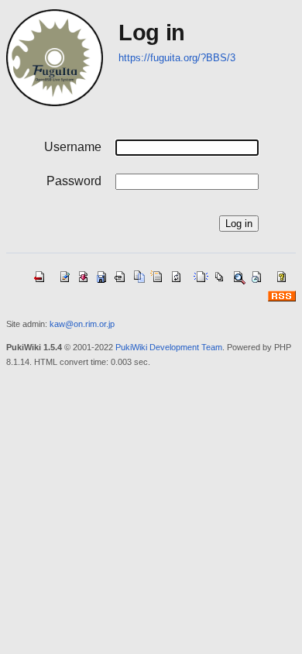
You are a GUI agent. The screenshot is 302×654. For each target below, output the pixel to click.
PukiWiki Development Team (168, 347)
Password (73, 181)
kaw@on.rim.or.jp (82, 324)
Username (72, 146)
